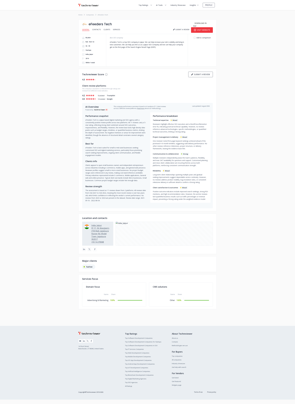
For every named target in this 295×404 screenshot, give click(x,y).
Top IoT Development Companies (136, 368)
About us (175, 338)
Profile (208, 5)
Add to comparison (203, 38)
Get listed (175, 378)
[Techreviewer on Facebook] (91, 341)
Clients (107, 29)
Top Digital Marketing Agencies (135, 379)
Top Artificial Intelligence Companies (137, 371)
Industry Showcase (178, 5)
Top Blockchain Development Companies (139, 375)
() (101, 95)
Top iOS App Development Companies (138, 360)
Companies (90, 15)
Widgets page (176, 385)
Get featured (176, 381)
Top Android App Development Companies (140, 364)
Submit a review (201, 74)
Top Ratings (143, 5)
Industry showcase (178, 363)
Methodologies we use (180, 345)
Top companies (177, 356)
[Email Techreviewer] (80, 341)
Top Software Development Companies (139, 338)
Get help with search (179, 367)
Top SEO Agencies (131, 382)
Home (80, 15)
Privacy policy (211, 392)
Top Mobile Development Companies (138, 357)
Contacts (96, 29)
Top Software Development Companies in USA (141, 345)
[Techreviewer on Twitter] (87, 341)
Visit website (203, 30)
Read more (141, 108)
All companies (176, 360)
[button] (164, 234)
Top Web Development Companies (137, 353)
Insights (193, 5)
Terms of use (198, 392)
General (85, 29)
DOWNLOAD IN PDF (199, 24)
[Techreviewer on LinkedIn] (84, 341)
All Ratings (128, 386)
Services (116, 29)
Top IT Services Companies (134, 349)
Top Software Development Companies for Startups (143, 342)
